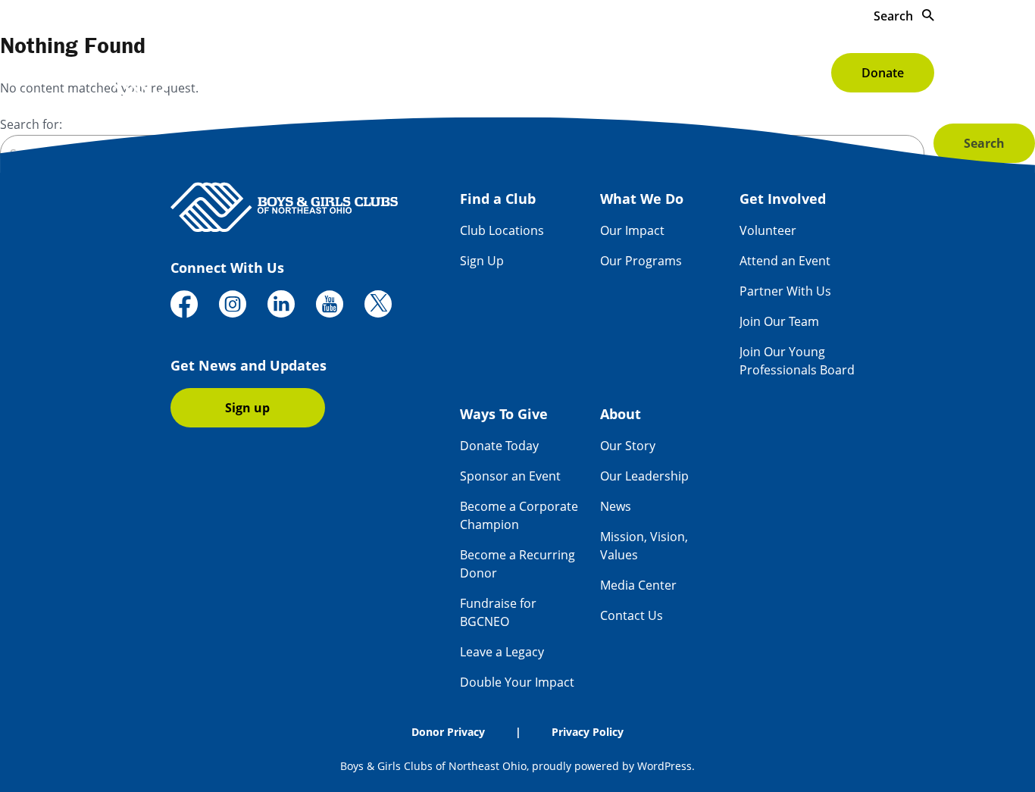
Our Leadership (644, 476)
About (793, 72)
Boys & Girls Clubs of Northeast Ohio (433, 766)
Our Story (627, 445)
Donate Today (499, 445)
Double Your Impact (517, 682)
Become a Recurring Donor (517, 563)
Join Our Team (779, 321)
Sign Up (482, 260)
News (615, 506)
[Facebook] (184, 305)
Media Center (638, 585)
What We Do (490, 72)
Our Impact (632, 230)
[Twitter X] (378, 305)
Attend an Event (785, 260)
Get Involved (597, 72)
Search (895, 16)
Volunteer (768, 230)
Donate (882, 72)
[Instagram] (232, 305)
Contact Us (631, 615)
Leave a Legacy (502, 651)
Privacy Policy (588, 732)
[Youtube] (329, 305)
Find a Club (389, 72)
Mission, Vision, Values (644, 545)
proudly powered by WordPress (612, 766)
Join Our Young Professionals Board (797, 360)
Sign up (247, 407)
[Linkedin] (281, 305)
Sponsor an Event (510, 476)
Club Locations (502, 230)
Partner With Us (785, 291)
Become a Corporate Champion (519, 515)
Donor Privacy (448, 732)
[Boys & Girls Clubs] (214, 72)
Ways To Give (704, 72)
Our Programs (641, 260)
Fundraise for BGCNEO (498, 612)
